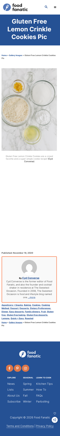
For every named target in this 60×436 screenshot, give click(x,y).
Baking (27, 305)
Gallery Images (15, 55)
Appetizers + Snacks (12, 305)
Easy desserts (16, 311)
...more (31, 297)
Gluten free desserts (37, 315)
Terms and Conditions (20, 426)
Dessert (14, 308)
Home (4, 55)
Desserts (24, 308)
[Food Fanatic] (21, 7)
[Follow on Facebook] (9, 368)
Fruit (43, 311)
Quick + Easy (17, 318)
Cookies (36, 305)
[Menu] (55, 7)
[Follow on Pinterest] (17, 368)
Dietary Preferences (40, 308)
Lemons (6, 318)
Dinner (5, 311)
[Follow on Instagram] (25, 368)
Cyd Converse (30, 277)
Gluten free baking (16, 315)
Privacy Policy (45, 426)
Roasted (29, 318)
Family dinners (32, 311)
